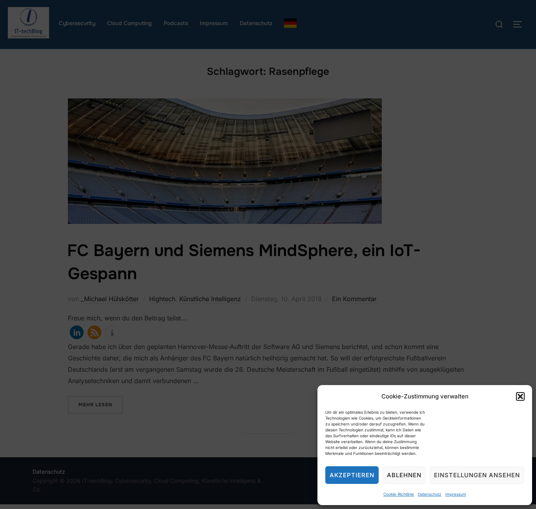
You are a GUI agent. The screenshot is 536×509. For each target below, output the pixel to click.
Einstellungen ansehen (477, 475)
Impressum (455, 494)
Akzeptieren (352, 475)
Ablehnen (404, 475)
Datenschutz (429, 494)
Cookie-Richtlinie (398, 494)
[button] (520, 396)
